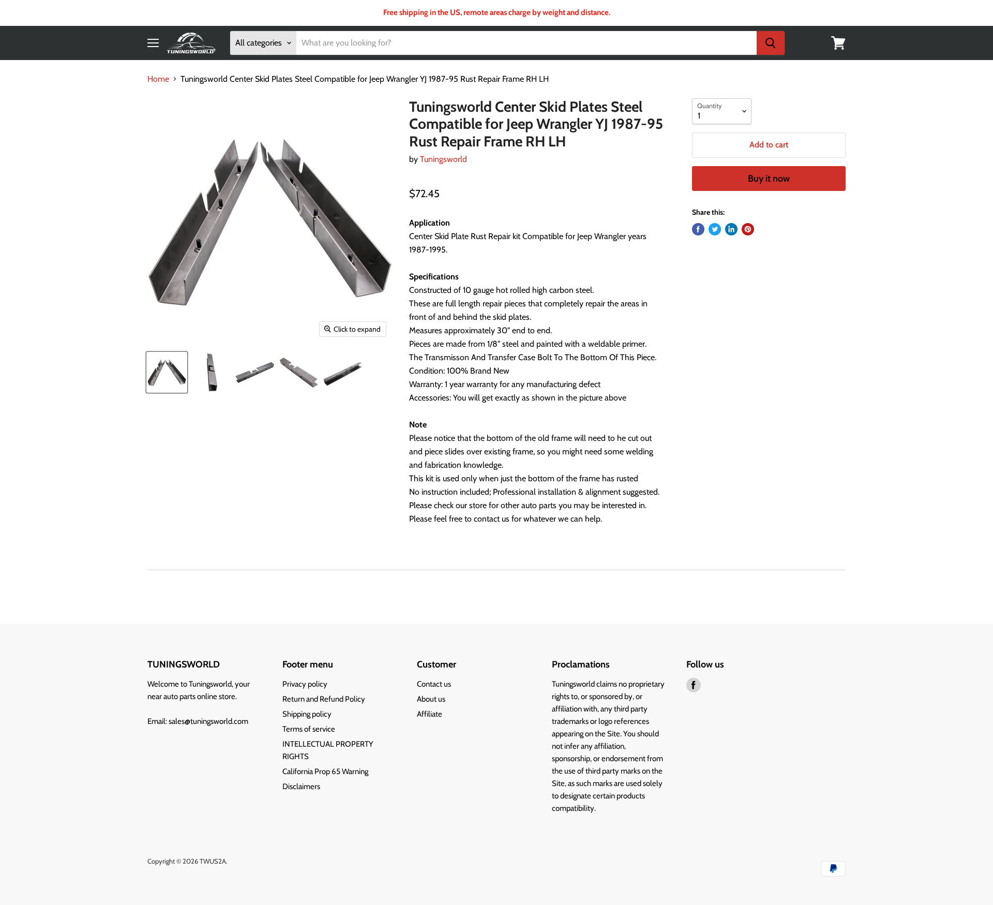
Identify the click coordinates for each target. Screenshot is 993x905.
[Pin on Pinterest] (748, 229)
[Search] (771, 43)
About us (431, 699)
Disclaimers (301, 786)
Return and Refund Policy (323, 699)
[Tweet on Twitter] (715, 229)
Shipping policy (307, 714)
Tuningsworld (443, 159)
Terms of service (308, 729)
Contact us (434, 684)
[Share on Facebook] (698, 229)
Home (158, 79)
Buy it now (769, 178)
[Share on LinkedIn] (731, 229)
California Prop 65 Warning (325, 771)
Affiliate (429, 714)
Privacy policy (304, 684)
